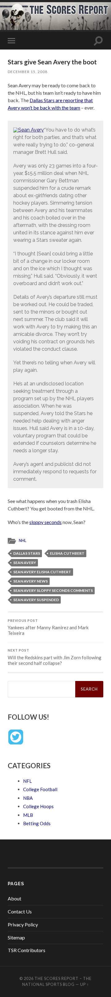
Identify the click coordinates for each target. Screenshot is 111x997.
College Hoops (38, 806)
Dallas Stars (26, 553)
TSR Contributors (26, 950)
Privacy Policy (23, 924)
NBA (28, 798)
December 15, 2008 (27, 71)
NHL (22, 540)
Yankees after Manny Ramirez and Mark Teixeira (48, 627)
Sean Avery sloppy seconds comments (53, 590)
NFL (27, 781)
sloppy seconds (45, 522)
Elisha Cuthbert (67, 553)
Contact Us (20, 911)
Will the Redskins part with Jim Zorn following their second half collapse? (54, 657)
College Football (40, 789)
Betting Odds (37, 823)
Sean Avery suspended (36, 599)
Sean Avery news (30, 581)
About (14, 898)
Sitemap (16, 937)
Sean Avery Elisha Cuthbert (42, 572)
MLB (28, 815)
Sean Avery (24, 562)
